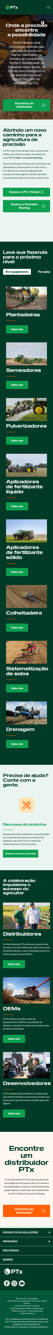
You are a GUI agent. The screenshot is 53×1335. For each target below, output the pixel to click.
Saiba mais (17, 329)
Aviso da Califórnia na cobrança (27, 1306)
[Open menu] (48, 7)
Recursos (11, 1250)
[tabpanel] (26, 518)
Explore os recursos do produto (20, 853)
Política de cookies (19, 1311)
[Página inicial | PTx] (12, 7)
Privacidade (33, 1298)
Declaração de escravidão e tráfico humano (27, 1308)
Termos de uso (20, 1298)
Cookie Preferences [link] (27, 1313)
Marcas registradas (35, 1311)
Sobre (8, 1259)
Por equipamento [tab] (17, 272)
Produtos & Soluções (20, 1232)
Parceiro (10, 1241)
